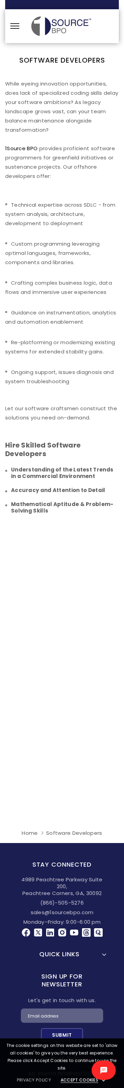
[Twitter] (38, 931)
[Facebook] (26, 931)
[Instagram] (62, 931)
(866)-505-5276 (62, 902)
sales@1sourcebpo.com (62, 912)
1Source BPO (21, 148)
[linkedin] (50, 931)
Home (30, 833)
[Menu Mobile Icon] (14, 26)
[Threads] (86, 931)
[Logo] (61, 26)
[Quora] (98, 931)
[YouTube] (74, 931)
